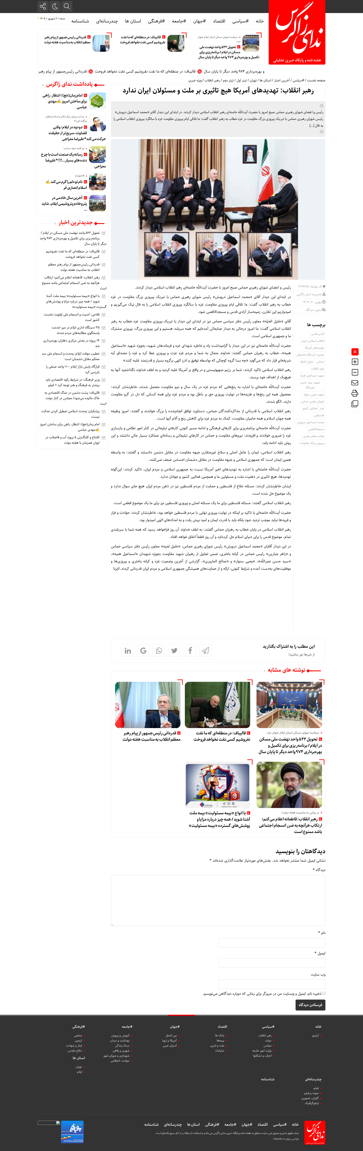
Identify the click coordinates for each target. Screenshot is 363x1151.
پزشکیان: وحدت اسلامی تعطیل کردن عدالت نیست (70, 414)
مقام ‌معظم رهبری (313, 436)
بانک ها (219, 1035)
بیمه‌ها (220, 1040)
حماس (320, 361)
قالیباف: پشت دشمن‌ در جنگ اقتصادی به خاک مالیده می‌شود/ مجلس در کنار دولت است (76, 398)
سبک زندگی (122, 1045)
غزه (322, 408)
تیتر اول (242, 80)
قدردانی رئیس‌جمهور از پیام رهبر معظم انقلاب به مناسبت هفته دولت (67, 39)
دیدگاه (319, 870)
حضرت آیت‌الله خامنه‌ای (310, 354)
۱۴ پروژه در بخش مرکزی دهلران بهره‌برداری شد (71, 343)
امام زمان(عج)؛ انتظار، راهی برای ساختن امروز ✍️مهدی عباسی (64, 101)
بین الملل (171, 1035)
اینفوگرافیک (312, 1103)
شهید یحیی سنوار (314, 394)
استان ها (133, 21)
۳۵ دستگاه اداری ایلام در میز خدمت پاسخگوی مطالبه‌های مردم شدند (76, 330)
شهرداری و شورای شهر (116, 1055)
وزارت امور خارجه (261, 1050)
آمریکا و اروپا (169, 1040)
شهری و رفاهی (121, 1050)
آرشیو (315, 1035)
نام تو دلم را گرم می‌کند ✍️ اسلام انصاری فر (66, 185)
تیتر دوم (228, 80)
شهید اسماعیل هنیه (312, 375)
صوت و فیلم (311, 1093)
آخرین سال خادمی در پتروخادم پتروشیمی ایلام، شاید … (64, 204)
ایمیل (319, 953)
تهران (253, 80)
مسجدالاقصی (316, 429)
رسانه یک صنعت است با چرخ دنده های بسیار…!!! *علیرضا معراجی (73, 160)
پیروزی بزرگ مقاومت (312, 443)
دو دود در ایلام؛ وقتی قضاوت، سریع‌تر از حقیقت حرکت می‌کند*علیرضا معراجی (77, 133)
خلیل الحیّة (306, 361)
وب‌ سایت (318, 974)
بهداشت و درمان (119, 1040)
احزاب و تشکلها (262, 1055)
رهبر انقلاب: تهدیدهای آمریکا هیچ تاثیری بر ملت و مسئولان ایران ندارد (218, 91)
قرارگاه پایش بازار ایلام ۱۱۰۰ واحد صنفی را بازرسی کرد (73, 369)
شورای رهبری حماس (312, 401)
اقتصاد (219, 21)
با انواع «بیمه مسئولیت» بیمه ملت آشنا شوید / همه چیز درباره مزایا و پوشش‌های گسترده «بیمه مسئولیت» (219, 819)
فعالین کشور (309, 408)
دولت (268, 1040)
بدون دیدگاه (313, 310)
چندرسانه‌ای (107, 21)
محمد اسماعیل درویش (310, 422)
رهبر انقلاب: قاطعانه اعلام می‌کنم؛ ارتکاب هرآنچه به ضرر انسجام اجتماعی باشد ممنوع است (290, 826)
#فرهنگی (156, 21)
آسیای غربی (170, 1045)
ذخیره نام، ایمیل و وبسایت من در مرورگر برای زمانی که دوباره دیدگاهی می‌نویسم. (262, 994)
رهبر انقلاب (212, 80)
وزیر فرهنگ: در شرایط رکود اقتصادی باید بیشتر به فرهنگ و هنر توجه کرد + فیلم (73, 382)
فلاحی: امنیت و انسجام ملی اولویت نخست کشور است (72, 317)
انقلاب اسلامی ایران (312, 340)
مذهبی (78, 1035)
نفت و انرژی (217, 1045)
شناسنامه (80, 21)
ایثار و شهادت (74, 1045)
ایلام (79, 1071)
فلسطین (319, 415)
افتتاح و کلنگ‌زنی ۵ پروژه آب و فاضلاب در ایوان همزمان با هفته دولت (72, 440)
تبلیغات (219, 1050)
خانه (260, 21)
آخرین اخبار (282, 80)
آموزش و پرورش (120, 1035)
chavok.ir (278, 1139)
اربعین (78, 1040)
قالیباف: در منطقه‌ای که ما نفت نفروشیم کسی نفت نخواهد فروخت (143, 39)
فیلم (316, 1088)
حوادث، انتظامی (120, 1060)
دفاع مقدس (75, 1050)
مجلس (267, 1045)
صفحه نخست (316, 80)
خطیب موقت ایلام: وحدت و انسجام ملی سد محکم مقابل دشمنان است (71, 356)
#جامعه (179, 21)
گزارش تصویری (310, 1098)
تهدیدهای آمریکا (314, 347)
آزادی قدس (317, 333)
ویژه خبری (195, 80)
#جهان (199, 21)
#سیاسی (240, 21)
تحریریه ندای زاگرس (309, 294)
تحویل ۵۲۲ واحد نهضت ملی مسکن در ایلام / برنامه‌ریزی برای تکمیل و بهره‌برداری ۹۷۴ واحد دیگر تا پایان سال (228, 52)
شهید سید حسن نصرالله (310, 385)
